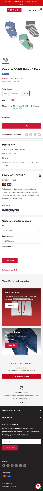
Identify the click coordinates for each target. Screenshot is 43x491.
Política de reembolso (10, 270)
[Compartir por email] (39, 134)
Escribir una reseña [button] (21, 376)
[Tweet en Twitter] (35, 134)
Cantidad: (6, 118)
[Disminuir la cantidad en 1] (13, 117)
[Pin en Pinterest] (30, 134)
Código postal (7, 246)
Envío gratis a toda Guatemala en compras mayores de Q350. (21, 3)
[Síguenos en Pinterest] (16, 465)
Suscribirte (10, 448)
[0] (39, 10)
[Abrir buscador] (30, 10)
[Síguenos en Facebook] (3, 465)
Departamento (7, 236)
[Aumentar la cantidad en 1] (25, 117)
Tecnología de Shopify (9, 486)
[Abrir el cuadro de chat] (38, 486)
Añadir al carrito (21, 126)
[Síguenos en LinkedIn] (24, 465)
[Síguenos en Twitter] (7, 465)
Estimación (10, 260)
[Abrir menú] (3, 10)
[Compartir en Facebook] (26, 134)
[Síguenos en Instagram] (12, 465)
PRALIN (5, 78)
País (3, 226)
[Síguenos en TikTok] (20, 465)
